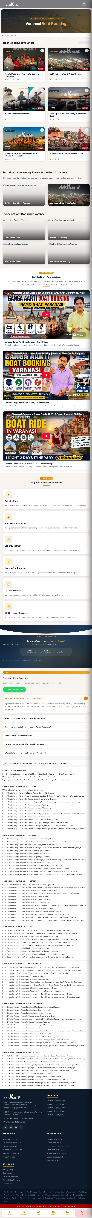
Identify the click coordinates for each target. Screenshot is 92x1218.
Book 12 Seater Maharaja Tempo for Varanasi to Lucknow (66, 1031)
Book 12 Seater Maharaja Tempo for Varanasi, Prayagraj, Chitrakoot (26, 1025)
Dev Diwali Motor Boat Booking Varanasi (59, 1192)
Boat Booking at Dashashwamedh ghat (17, 774)
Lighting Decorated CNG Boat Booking (17, 780)
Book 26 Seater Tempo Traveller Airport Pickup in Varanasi (64, 887)
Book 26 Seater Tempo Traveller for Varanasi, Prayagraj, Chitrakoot (26, 899)
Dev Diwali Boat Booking (56, 1157)
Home (4, 35)
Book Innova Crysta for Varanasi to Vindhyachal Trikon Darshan (58, 970)
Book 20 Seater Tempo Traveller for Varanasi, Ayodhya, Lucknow (25, 857)
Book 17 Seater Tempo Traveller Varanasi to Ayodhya (60, 802)
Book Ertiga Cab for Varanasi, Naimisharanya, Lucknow (53, 945)
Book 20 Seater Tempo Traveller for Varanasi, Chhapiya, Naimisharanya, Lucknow (32, 865)
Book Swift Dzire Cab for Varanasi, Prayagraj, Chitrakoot (62, 1065)
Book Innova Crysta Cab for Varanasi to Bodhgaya (63, 982)
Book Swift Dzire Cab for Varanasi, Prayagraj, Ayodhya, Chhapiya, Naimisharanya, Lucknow (35, 1080)
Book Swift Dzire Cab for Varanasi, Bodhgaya (58, 1068)
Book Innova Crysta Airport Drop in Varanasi (18, 970)
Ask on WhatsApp (15, 689)
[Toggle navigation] (84, 4)
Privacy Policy (8, 1169)
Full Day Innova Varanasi (12, 1143)
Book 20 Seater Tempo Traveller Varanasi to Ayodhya (61, 848)
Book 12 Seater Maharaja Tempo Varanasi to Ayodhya (61, 1019)
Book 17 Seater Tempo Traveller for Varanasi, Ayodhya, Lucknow (25, 811)
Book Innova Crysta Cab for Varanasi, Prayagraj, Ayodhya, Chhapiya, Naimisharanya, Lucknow (36, 994)
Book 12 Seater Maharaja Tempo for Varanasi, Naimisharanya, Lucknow (28, 1034)
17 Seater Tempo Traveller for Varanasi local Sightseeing (22, 790)
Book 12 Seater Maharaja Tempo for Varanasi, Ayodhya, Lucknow (25, 1028)
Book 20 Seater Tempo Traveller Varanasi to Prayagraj (22, 848)
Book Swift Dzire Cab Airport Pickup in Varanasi (19, 1059)
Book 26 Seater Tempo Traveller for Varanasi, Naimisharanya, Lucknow (27, 908)
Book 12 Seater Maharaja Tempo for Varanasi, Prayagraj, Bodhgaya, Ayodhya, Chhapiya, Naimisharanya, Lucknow (43, 1046)
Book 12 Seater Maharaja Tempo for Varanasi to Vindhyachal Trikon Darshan (30, 1016)
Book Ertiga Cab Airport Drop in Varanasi (59, 930)
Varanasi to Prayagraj (11, 1153)
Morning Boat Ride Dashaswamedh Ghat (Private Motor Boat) (55, 774)
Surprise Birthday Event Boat (58, 1146)
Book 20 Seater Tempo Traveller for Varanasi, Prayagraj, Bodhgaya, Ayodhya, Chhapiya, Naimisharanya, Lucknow (43, 874)
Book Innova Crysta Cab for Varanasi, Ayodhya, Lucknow (23, 982)
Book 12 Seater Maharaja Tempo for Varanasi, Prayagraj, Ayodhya (26, 1022)
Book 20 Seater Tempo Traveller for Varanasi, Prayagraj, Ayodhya (26, 851)
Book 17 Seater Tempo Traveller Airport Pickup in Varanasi (63, 796)
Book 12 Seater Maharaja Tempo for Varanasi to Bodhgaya (23, 1031)
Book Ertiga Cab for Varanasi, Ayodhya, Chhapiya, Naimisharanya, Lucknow (30, 951)
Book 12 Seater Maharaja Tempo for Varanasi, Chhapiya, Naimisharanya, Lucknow (32, 1037)
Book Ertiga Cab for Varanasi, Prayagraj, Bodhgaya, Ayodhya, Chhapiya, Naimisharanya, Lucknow (38, 957)
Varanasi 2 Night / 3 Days (56, 1104)
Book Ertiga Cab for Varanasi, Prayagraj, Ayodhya (20, 939)
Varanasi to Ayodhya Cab (12, 1150)
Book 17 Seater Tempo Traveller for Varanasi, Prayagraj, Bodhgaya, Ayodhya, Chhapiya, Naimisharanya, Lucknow (43, 829)
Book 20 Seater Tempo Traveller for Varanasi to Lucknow (66, 860)
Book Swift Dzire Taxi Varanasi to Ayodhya (49, 1062)
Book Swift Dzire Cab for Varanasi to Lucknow (19, 1071)
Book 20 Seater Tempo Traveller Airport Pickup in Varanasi (65, 842)
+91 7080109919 (27, 1118)
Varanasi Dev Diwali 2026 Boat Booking (30, 1195)
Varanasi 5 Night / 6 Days (56, 1115)
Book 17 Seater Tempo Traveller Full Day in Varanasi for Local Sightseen (28, 793)
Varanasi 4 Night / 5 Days (56, 1111)
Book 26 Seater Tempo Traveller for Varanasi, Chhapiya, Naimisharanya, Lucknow (31, 911)
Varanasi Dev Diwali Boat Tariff (57, 1195)
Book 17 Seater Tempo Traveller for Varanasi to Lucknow (65, 814)
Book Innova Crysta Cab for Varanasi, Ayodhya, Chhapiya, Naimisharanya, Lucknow (33, 991)
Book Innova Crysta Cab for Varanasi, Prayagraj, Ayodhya (23, 976)
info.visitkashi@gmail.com (16, 1122)
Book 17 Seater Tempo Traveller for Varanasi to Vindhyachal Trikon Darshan (29, 799)
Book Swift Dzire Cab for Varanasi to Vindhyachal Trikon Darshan (60, 1059)
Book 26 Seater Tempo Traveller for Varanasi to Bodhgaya (23, 905)
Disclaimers (7, 1173)
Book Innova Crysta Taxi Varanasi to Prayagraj (19, 973)
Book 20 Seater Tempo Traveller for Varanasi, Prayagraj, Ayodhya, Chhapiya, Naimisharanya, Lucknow (39, 871)
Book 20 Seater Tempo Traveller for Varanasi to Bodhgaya (23, 860)
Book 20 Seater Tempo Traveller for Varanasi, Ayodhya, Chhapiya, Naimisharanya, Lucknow (35, 868)
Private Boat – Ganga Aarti (57, 1153)
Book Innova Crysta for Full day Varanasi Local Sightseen (58, 967)
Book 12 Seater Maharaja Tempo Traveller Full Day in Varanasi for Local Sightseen (31, 1007)
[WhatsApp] (21, 1127)
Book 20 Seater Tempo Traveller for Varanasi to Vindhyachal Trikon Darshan (29, 845)
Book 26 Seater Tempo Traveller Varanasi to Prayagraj (21, 893)
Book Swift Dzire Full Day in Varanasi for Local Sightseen (22, 1056)
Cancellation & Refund (11, 1180)
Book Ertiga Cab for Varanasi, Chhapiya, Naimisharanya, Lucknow (26, 948)
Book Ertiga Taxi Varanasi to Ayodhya (44, 936)
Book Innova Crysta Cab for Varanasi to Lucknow (20, 985)
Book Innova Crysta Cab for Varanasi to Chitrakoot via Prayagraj (25, 979)
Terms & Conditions (10, 1176)
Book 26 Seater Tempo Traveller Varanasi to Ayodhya (61, 893)
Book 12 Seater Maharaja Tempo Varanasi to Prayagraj (22, 1019)
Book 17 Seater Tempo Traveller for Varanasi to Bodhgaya (23, 814)
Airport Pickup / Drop (11, 1139)
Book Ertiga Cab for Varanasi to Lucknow (17, 945)
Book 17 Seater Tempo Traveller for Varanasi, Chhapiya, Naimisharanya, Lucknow (31, 820)
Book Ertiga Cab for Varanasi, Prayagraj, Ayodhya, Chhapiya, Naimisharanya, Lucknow (33, 954)
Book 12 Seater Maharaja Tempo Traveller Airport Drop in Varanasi (26, 1010)
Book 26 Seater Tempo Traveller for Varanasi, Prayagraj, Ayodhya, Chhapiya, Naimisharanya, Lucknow (39, 917)
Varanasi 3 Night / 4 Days (56, 1108)
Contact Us (7, 1184)
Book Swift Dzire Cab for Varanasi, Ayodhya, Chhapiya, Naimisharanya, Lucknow (31, 1077)
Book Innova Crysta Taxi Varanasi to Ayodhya (52, 973)
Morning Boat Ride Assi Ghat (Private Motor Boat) (20, 777)
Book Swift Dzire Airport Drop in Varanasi (58, 1056)
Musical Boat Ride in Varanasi (50, 777)
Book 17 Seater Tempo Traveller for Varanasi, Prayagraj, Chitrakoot (26, 808)
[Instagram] (11, 1127)
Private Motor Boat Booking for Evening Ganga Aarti (51, 780)
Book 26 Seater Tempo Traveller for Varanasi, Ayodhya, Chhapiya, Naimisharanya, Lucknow (35, 914)
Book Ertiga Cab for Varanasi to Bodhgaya (54, 942)
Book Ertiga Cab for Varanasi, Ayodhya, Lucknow (20, 942)
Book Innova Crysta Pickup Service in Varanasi (19, 967)
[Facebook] (5, 1127)
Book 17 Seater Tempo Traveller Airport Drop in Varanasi (22, 796)
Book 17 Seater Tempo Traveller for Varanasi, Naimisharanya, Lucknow (27, 817)
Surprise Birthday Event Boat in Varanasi (51, 1198)
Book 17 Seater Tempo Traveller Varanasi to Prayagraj (21, 802)
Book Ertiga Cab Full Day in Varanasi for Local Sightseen (22, 930)
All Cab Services (9, 1157)
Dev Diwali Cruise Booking (33, 1192)
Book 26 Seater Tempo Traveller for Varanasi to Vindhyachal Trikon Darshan (29, 890)
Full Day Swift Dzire (10, 1146)
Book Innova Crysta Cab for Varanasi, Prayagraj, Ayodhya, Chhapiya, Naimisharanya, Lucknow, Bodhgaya (41, 997)
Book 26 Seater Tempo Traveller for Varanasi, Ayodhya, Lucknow (25, 902)
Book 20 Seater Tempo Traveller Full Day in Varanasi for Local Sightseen (28, 839)
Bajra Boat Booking (54, 1150)
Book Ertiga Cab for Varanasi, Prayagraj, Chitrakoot (58, 939)
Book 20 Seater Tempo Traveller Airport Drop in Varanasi (22, 842)
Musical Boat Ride (53, 1160)
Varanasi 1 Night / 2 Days (56, 1101)
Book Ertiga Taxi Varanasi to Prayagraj (16, 936)
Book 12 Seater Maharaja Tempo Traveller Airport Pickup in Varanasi (26, 1013)
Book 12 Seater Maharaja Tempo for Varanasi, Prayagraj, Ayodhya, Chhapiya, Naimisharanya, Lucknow (39, 1043)
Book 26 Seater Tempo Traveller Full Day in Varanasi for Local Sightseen (28, 885)
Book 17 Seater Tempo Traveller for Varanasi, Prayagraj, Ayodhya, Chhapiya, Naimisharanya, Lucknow (39, 826)
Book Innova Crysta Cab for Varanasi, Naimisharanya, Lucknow (62, 985)
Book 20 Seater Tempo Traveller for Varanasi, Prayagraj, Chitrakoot (26, 854)
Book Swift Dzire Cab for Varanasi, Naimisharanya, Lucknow (58, 1071)
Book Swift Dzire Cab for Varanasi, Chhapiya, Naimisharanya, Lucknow (28, 1074)
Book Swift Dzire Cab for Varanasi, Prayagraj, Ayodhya (22, 1065)
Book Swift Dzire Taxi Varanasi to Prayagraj (17, 1062)
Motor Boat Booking (54, 1143)
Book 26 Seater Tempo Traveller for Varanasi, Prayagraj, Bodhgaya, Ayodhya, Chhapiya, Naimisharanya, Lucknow (43, 920)
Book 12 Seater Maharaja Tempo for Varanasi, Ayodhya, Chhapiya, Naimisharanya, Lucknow (35, 1040)
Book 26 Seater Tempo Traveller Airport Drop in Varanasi (22, 887)
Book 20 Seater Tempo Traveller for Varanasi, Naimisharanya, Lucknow (28, 862)
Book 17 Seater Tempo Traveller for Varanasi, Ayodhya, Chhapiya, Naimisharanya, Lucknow (35, 823)
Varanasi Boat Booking (55, 1139)
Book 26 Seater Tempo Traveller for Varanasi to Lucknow (65, 905)
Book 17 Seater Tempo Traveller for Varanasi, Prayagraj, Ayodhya (25, 805)
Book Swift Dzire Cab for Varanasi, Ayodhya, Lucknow (21, 1068)
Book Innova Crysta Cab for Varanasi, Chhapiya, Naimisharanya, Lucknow (29, 988)
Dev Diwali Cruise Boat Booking (23, 1198)
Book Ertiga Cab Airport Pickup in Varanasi (17, 933)
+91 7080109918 (12, 1118)
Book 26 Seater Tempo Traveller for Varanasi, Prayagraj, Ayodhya (25, 896)
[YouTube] (16, 1127)
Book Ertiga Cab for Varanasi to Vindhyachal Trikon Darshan (56, 933)
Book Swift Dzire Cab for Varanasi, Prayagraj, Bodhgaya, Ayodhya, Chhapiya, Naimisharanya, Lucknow (39, 1083)
